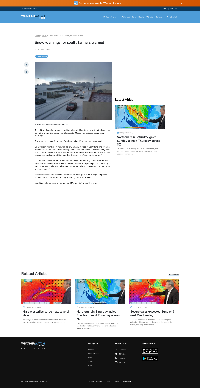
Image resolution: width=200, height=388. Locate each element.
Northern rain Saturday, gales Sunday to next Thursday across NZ (138, 140)
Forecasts (108, 17)
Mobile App (174, 9)
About (165, 9)
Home (37, 35)
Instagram (122, 358)
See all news (174, 274)
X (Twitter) (122, 354)
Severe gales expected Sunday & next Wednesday (152, 313)
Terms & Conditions (95, 381)
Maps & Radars (126, 17)
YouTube (122, 362)
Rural (158, 17)
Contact (117, 381)
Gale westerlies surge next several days (46, 313)
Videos (149, 17)
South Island (41, 56)
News (141, 17)
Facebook (122, 350)
